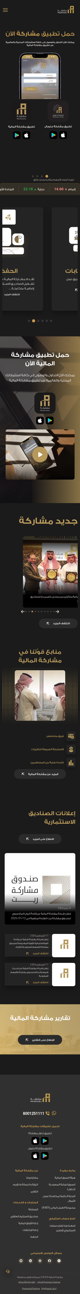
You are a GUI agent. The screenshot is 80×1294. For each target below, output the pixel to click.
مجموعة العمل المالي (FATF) (58, 1207)
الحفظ (25, 271)
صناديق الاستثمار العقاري (24, 1216)
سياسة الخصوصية (31, 1288)
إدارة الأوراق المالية (28, 1223)
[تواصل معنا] (7, 1271)
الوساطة (33, 1209)
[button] (46, 176)
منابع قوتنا (32, 1177)
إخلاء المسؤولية (49, 1288)
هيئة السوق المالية (65, 1177)
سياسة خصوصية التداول (48, 1282)
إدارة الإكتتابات (30, 1230)
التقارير (34, 1191)
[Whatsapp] (53, 1113)
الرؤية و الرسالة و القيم (25, 1184)
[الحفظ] (24, 244)
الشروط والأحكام (26, 1282)
